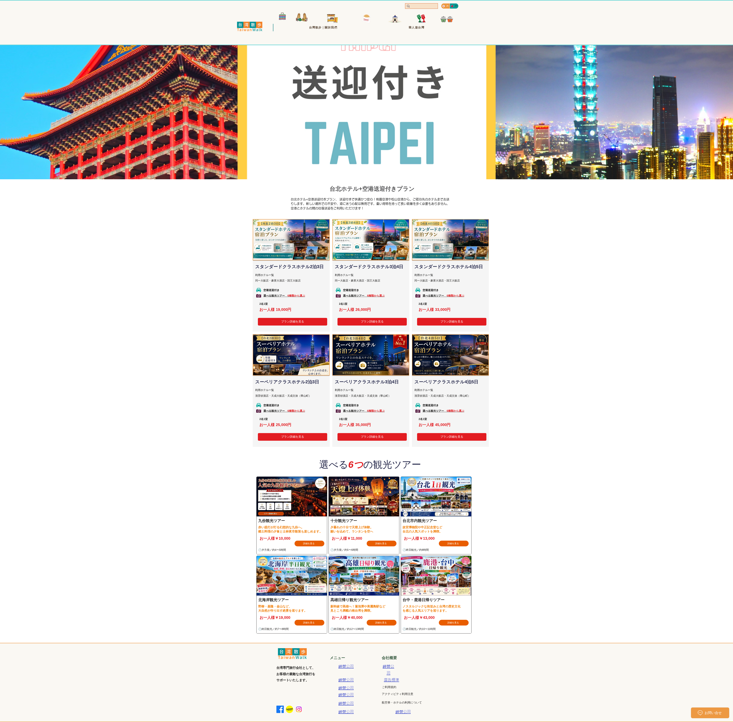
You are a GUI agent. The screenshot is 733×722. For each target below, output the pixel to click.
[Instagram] (299, 709)
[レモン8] (289, 709)
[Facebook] (280, 709)
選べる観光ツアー (284, 295)
